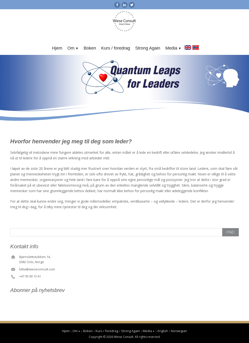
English (188, 47)
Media (171, 48)
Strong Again (147, 48)
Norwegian (195, 47)
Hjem (57, 48)
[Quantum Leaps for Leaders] (124, 21)
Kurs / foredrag (115, 48)
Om (70, 48)
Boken (90, 48)
